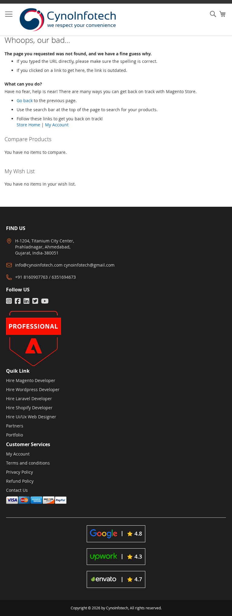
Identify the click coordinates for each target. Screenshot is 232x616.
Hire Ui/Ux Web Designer (31, 417)
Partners (14, 426)
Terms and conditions (28, 463)
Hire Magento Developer (30, 380)
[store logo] (73, 20)
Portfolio (14, 435)
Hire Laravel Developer (29, 398)
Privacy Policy (19, 472)
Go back (25, 100)
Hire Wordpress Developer (33, 389)
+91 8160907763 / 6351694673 (45, 277)
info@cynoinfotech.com (39, 265)
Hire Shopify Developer (29, 407)
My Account (57, 125)
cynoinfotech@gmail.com (89, 265)
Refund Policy (20, 481)
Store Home (28, 125)
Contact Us (17, 490)
